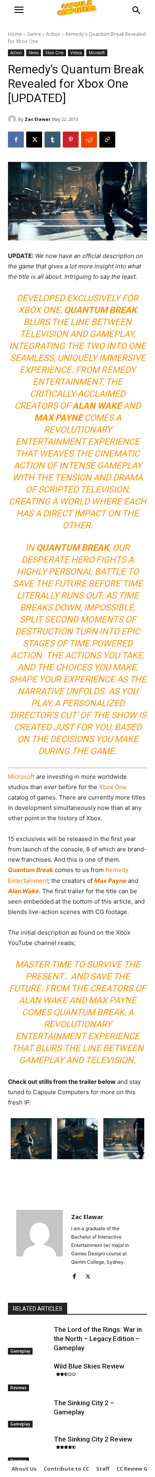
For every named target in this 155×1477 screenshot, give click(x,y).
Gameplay (20, 1351)
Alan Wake (23, 891)
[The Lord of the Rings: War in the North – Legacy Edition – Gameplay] (29, 1340)
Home (15, 34)
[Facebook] (16, 140)
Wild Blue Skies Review (89, 1366)
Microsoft (97, 52)
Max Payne (110, 880)
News (34, 52)
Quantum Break (30, 870)
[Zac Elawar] (13, 119)
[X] (34, 140)
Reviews (18, 1387)
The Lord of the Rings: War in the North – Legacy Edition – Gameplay (98, 1338)
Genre (34, 34)
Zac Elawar (37, 119)
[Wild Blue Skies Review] (29, 1376)
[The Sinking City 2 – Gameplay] (29, 1413)
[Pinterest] (71, 140)
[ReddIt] (89, 140)
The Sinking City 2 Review (93, 1439)
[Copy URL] (107, 140)
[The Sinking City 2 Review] (29, 1449)
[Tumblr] (52, 140)
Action (53, 34)
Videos (76, 52)
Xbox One (54, 52)
